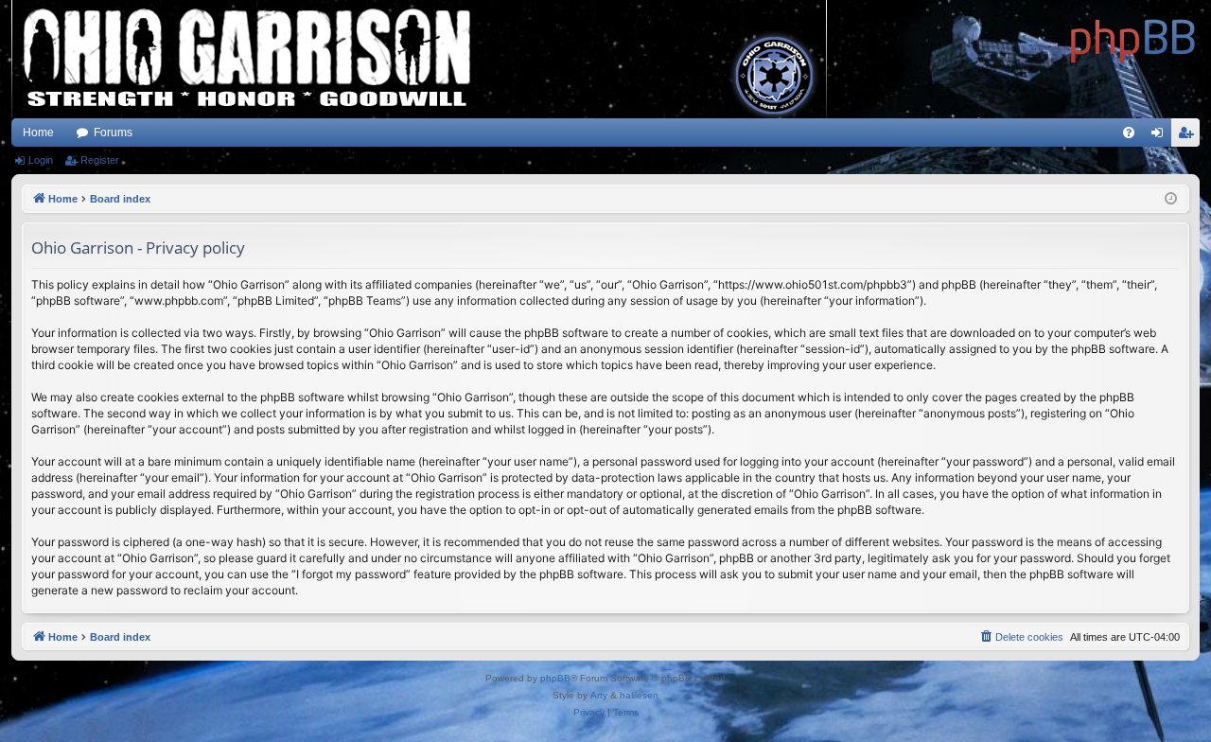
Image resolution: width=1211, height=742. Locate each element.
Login (40, 160)
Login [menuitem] (1160, 136)
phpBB (555, 678)
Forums (113, 132)
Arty (598, 695)
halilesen (639, 695)
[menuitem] (1128, 132)
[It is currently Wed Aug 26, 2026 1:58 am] (1171, 199)
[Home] (1133, 38)
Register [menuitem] (1189, 136)
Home (38, 132)
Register (99, 160)
